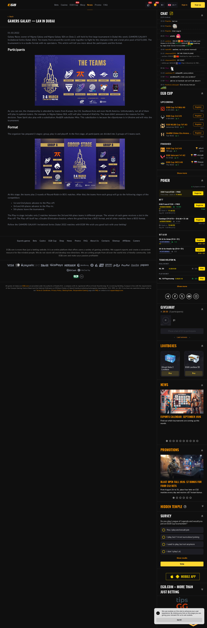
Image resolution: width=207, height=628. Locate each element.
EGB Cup (74, 5)
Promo (98, 5)
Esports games (23, 241)
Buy (170, 371)
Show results (182, 556)
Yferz (167, 36)
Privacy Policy (56, 290)
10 (197, 438)
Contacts (106, 241)
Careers (136, 241)
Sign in (184, 5)
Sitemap (116, 241)
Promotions (170, 447)
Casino (64, 5)
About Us (94, 241)
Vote (182, 562)
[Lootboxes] (148, 5)
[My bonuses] (155, 5)
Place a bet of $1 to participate (182, 331)
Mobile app (188, 574)
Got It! (179, 620)
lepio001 (168, 49)
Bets (56, 5)
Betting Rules (67, 290)
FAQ (105, 5)
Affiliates (126, 241)
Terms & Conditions (43, 290)
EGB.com (25, 286)
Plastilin (168, 21)
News (90, 5)
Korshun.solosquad (172, 85)
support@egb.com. (116, 290)
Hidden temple (171, 504)
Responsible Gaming (80, 290)
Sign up (198, 5)
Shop (82, 5)
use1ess (168, 41)
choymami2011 (170, 53)
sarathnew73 (169, 73)
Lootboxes (168, 346)
